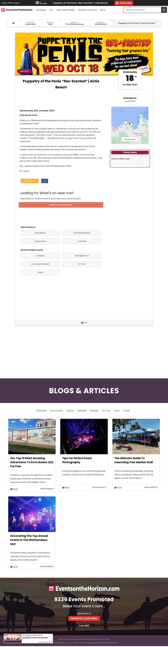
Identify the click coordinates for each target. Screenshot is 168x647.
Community (56, 410)
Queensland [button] (40, 241)
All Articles (41, 410)
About (60, 639)
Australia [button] (82, 241)
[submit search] (164, 10)
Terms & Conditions (72, 639)
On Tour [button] (82, 264)
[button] (44, 181)
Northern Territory (87, 9)
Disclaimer (85, 639)
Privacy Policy (96, 639)
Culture (70, 410)
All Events (41, 9)
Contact (106, 639)
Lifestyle (94, 410)
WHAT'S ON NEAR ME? (61, 204)
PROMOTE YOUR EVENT (84, 618)
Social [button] (40, 272)
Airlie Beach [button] (40, 232)
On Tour (106, 410)
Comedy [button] (40, 255)
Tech (116, 410)
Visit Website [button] (30, 181)
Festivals (81, 410)
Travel (126, 410)
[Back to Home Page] (12, 23)
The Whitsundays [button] (82, 232)
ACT (51, 9)
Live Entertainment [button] (40, 264)
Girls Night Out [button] (82, 255)
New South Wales (66, 9)
